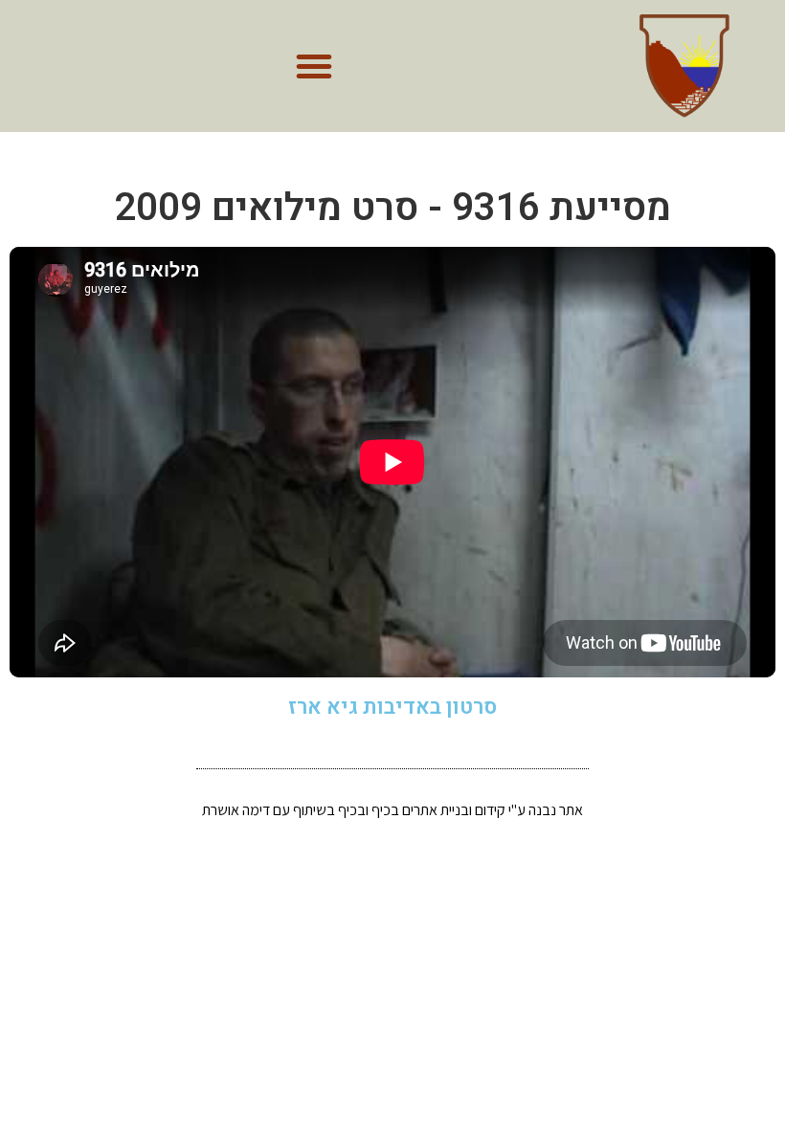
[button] (314, 66)
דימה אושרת (236, 810)
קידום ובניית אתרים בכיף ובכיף (421, 810)
